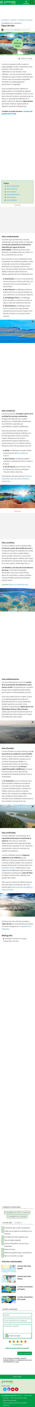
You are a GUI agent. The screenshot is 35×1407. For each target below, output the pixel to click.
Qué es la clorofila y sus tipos (13, 1256)
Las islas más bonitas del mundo (25, 1298)
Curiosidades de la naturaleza (25, 20)
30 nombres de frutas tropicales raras (16, 1237)
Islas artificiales (12, 200)
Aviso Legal (6, 1398)
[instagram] (8, 1389)
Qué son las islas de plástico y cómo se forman (17, 888)
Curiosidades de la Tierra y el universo (17, 1212)
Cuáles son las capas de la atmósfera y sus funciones (18, 1232)
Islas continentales (13, 186)
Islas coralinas (11, 191)
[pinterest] (16, 1389)
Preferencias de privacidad (9, 1400)
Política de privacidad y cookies (19, 1398)
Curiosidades (13, 20)
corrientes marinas (8, 867)
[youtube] (12, 1389)
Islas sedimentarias (13, 194)
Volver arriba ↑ (17, 1376)
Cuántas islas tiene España (24, 1267)
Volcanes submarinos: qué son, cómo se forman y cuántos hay (17, 479)
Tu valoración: (17, 1345)
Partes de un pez (9, 1249)
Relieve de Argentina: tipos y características (18, 1252)
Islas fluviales (11, 197)
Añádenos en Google (26, 59)
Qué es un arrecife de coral (18, 584)
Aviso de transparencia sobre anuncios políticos (15, 1403)
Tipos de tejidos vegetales (12, 1240)
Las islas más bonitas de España (25, 1288)
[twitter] (5, 1389)
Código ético (6, 1405)
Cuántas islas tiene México (24, 1277)
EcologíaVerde (5, 20)
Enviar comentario (24, 1353)
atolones (6, 455)
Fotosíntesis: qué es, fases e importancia (17, 1228)
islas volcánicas (21, 453)
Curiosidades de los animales (17, 1216)
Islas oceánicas (12, 189)
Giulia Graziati (9, 30)
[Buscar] (32, 2)
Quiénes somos (28, 1395)
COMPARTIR (26, 4)
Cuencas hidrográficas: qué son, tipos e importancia (16, 1245)
